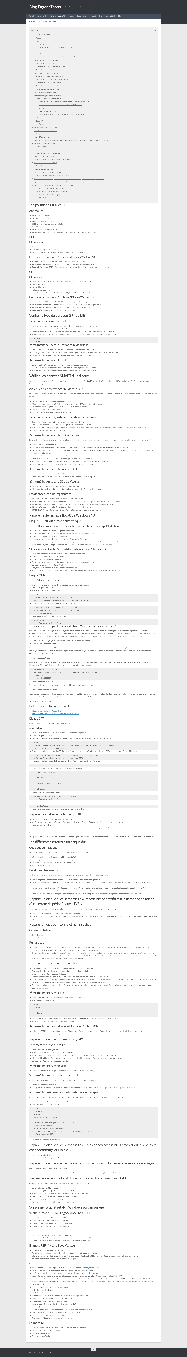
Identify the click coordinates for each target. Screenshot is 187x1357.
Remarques (39, 150)
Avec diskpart (43, 124)
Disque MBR (40, 108)
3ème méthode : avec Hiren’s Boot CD (47, 86)
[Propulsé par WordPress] (42, 1352)
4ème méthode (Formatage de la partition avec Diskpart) (53, 175)
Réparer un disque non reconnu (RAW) (45, 163)
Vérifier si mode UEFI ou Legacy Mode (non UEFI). (52, 191)
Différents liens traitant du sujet (45, 118)
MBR (37, 41)
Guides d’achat (81, 16)
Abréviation (39, 38)
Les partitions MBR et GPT (42, 35)
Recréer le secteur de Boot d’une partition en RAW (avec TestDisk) (53, 185)
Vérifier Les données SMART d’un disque (46, 73)
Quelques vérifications (43, 134)
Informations (43, 44)
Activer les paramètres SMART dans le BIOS (49, 76)
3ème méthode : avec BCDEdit (45, 70)
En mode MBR (41, 198)
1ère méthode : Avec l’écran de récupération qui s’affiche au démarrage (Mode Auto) (64, 102)
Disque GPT (39, 121)
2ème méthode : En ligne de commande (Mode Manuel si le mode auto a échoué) (63, 114)
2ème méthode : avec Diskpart (45, 156)
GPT (37, 51)
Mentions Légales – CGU (113, 16)
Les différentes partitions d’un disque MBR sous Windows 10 (57, 47)
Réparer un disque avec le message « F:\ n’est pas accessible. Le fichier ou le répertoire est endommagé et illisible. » (69, 179)
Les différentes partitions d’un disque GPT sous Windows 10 (57, 57)
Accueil (31, 16)
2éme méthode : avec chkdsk (45, 169)
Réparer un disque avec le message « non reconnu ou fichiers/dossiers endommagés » (60, 182)
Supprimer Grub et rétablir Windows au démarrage (49, 188)
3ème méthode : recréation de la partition (48, 172)
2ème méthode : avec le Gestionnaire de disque (50, 67)
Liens (100, 16)
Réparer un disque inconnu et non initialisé (46, 144)
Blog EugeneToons (45, 6)
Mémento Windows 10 (57, 16)
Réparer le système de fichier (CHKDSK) (46, 128)
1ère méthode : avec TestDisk (45, 166)
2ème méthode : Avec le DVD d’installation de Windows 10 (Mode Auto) (60, 105)
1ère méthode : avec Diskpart (45, 63)
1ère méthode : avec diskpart (48, 111)
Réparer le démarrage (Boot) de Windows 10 (47, 96)
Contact (93, 16)
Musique (71, 16)
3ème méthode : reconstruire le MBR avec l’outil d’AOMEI (53, 159)
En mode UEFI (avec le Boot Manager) (48, 195)
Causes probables (41, 147)
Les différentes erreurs (43, 137)
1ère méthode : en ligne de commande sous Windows (52, 79)
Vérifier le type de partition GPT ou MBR (46, 60)
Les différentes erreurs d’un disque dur (45, 131)
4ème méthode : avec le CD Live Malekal (48, 89)
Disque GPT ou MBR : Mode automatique (48, 99)
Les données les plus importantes (46, 92)
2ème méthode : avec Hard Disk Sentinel (48, 83)
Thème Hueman (54, 1353)
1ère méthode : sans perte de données (48, 153)
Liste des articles (41, 16)
